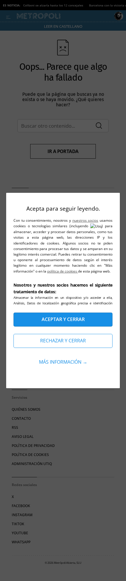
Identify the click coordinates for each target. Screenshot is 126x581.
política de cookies (62, 271)
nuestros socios (85, 220)
